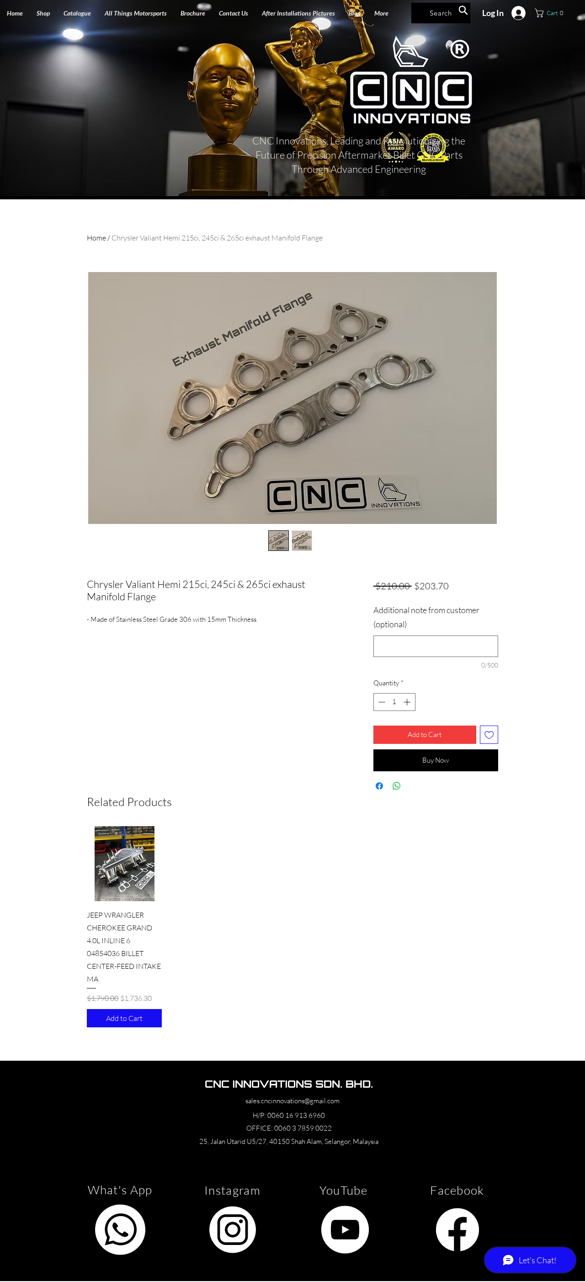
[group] (292, 926)
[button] (136, 13)
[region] (120, 1229)
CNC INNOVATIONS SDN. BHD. (289, 1084)
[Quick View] (124, 863)
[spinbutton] (394, 702)
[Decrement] (381, 702)
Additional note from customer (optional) (426, 617)
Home (96, 237)
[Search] (463, 10)
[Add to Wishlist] (489, 735)
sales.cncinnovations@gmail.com (292, 1100)
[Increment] (408, 702)
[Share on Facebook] (379, 785)
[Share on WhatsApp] (396, 785)
